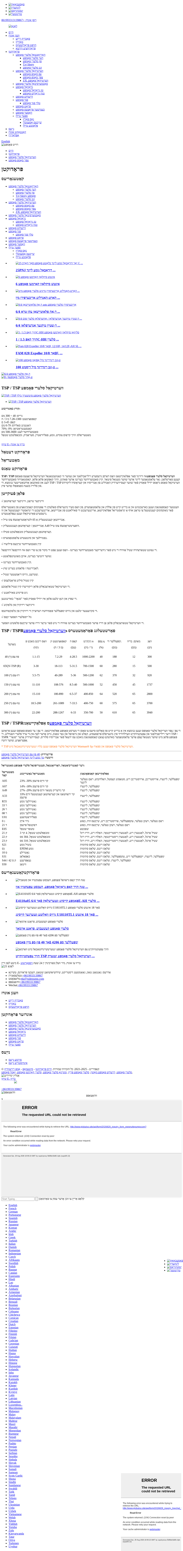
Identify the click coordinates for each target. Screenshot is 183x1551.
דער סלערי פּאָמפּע (33, 58)
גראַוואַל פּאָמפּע (24, 87)
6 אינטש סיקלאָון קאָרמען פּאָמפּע (38, 284)
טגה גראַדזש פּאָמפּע (34, 93)
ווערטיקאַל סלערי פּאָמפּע (29, 70)
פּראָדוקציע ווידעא (26, 48)
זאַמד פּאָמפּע (8, 1072)
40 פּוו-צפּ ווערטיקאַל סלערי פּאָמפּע (20, 754)
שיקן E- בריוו (8, 1078)
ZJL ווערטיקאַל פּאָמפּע (35, 80)
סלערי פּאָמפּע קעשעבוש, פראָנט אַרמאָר (42, 928)
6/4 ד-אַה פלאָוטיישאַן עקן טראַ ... (38, 312)
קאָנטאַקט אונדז (17, 132)
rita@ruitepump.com (32, 978)
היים (11, 32)
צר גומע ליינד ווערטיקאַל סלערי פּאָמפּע (22, 757)
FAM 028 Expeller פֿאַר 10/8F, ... (39, 353)
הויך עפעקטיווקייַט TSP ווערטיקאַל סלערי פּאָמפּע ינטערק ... (55, 956)
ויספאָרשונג (27, 963)
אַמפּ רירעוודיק (12, 1069)
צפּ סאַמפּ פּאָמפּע (32, 74)
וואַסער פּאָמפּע (24, 112)
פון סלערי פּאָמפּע (32, 61)
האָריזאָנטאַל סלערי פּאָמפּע (30, 54)
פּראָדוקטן (14, 51)
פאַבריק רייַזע (23, 38)
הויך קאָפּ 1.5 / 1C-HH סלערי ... (37, 339)
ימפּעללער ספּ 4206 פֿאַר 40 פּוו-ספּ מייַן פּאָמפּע (47, 942)
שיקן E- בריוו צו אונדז (13, 444)
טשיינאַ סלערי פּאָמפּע (55, 1072)
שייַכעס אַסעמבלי (32, 122)
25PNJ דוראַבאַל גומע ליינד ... (36, 270)
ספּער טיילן (22, 116)
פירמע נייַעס (15, 1059)
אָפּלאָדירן (14, 135)
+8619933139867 (33, 975)
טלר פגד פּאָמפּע (31, 103)
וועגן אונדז (14, 35)
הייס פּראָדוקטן (43, 1069)
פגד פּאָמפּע (22, 99)
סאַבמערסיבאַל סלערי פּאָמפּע (32, 83)
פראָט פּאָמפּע (23, 106)
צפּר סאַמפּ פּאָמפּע (33, 77)
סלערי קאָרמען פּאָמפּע (29, 1072)
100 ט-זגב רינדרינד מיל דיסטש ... (37, 367)
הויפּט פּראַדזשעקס (26, 45)
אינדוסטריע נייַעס (18, 1063)
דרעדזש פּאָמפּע (24, 96)
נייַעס (11, 128)
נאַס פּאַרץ (28, 119)
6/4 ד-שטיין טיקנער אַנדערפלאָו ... (38, 325)
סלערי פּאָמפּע (124, 1072)
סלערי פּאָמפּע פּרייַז (78, 1072)
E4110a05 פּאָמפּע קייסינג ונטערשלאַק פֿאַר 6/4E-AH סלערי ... (58, 901)
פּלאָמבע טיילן (30, 125)
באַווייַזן (19, 41)
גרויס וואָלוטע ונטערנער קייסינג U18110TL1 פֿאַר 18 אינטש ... (57, 914)
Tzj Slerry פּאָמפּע (26, 195)
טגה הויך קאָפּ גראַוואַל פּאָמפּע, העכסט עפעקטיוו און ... (52, 887)
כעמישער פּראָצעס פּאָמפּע (30, 109)
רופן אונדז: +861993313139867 (18, 20)
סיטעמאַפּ (28, 1069)
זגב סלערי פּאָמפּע (32, 67)
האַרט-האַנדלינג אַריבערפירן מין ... (38, 298)
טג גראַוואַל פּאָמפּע (33, 90)
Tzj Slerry (28, 64)
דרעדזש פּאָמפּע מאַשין (103, 1072)
